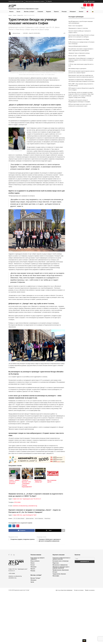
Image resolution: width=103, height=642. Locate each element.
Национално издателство (16, 1)
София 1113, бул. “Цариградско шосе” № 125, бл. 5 (26, 499)
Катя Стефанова (39, 518)
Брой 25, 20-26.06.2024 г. (29, 15)
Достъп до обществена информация (64, 590)
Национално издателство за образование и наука (23, 8)
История (55, 572)
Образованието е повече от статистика (78, 28)
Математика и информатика (60, 564)
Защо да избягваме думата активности (78, 46)
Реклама (64, 11)
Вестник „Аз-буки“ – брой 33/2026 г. (77, 55)
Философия (56, 575)
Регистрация (91, 1)
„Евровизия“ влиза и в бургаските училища (79, 53)
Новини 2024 (20, 15)
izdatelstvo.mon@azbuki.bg (20, 505)
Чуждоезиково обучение (59, 573)
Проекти (56, 11)
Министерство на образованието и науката (35, 1)
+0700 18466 (12, 573)
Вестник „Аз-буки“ (29, 11)
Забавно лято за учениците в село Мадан (78, 39)
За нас (18, 11)
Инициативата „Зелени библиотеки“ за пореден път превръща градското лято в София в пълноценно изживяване (81, 60)
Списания (40, 11)
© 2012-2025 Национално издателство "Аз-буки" (19, 590)
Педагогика (56, 563)
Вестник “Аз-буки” (35, 578)
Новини (14, 15)
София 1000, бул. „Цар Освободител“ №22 (24, 515)
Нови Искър (47, 518)
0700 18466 (17, 502)
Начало (11, 11)
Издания (48, 11)
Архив (32, 582)
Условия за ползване (78, 590)
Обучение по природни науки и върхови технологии (61, 567)
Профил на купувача (89, 590)
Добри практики (29, 518)
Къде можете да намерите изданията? (37, 558)
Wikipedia (49, 1)
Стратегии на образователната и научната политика (61, 558)
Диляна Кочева (16, 33)
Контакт (81, 11)
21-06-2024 (25, 33)
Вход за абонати (35, 561)
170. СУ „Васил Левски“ (19, 518)
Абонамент (73, 11)
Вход (86, 1)
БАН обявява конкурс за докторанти (77, 68)
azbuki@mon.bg (32, 505)
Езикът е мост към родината (75, 25)
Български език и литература (60, 561)
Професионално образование (61, 570)
